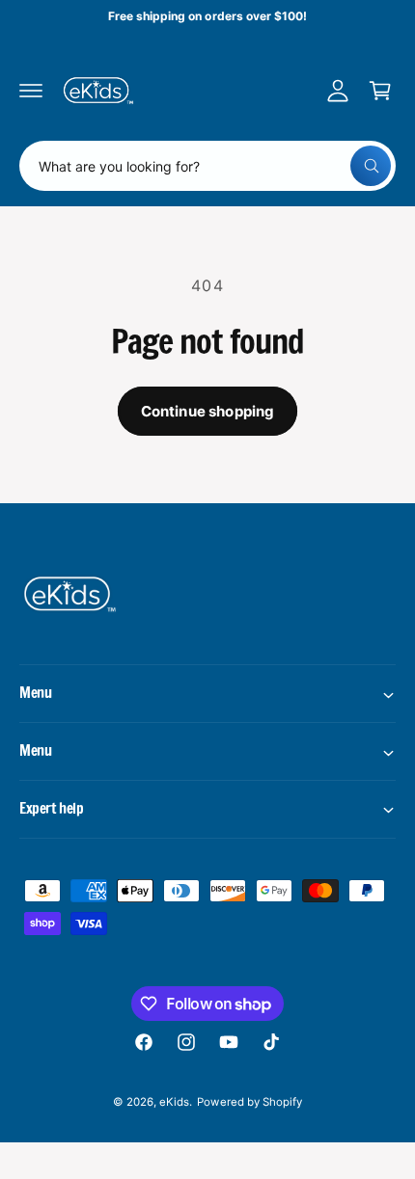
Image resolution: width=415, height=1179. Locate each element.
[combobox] (207, 166)
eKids (174, 1102)
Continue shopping (208, 411)
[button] (31, 90)
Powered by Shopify (249, 1102)
